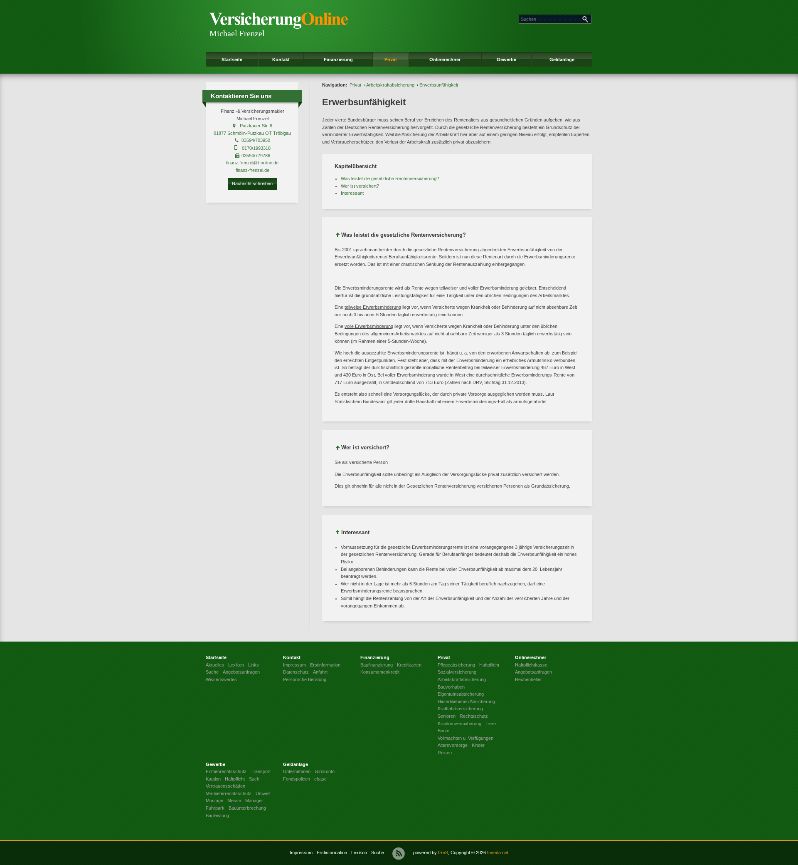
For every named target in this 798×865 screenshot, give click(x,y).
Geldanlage (561, 59)
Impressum (301, 852)
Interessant (352, 193)
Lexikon (359, 852)
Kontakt (281, 59)
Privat (390, 59)
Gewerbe (506, 59)
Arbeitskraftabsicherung (390, 84)
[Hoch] (338, 236)
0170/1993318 (256, 148)
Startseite (232, 59)
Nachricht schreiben (252, 183)
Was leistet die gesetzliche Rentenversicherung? (390, 178)
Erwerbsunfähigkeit (438, 84)
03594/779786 (255, 155)
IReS (443, 852)
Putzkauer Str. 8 (256, 125)
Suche (377, 852)
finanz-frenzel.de (252, 170)
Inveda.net (497, 852)
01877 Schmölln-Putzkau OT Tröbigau (252, 133)
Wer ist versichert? (360, 185)
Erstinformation (332, 852)
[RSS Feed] (398, 853)
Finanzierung (338, 59)
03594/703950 (255, 140)
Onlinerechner (445, 59)
